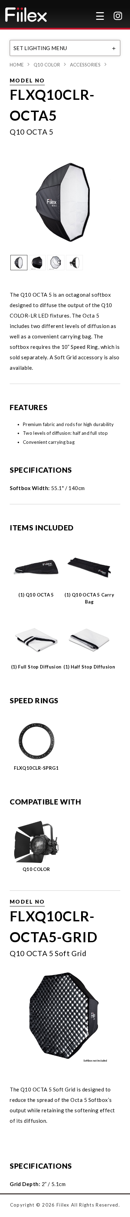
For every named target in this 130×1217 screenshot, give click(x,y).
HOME (17, 64)
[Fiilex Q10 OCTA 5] (65, 201)
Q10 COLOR (47, 64)
